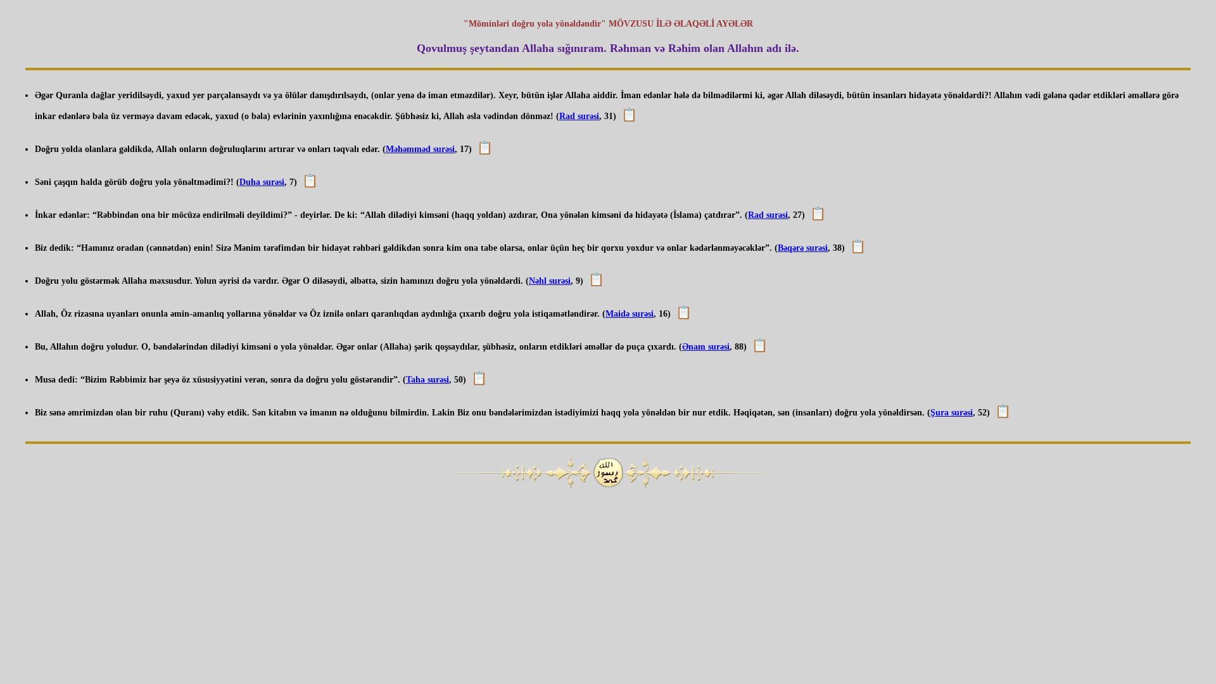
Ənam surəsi (706, 347)
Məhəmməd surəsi (420, 149)
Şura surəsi (951, 412)
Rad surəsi (579, 116)
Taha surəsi (427, 379)
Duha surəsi (261, 182)
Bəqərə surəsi (803, 248)
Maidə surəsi (629, 314)
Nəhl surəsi (550, 281)
